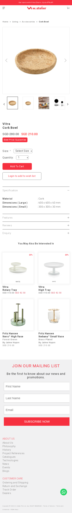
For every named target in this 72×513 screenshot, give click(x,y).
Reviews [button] (7, 225)
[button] (4, 104)
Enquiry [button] (7, 233)
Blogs (6, 471)
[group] (12, 103)
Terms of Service (49, 506)
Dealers (7, 493)
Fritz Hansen (10, 333)
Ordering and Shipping (15, 482)
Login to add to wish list (22, 176)
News (6, 464)
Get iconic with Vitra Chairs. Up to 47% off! (36, 2)
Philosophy (9, 446)
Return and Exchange (15, 486)
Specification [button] (10, 190)
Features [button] (8, 217)
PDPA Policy (14, 509)
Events (6, 467)
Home (5, 22)
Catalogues (9, 457)
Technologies (10, 460)
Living (15, 22)
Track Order (9, 489)
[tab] (36, 190)
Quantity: (8, 157)
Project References (14, 453)
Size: (7, 151)
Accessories (28, 22)
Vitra (6, 124)
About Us (8, 442)
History (7, 449)
